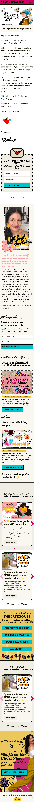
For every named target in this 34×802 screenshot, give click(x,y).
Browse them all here (17, 604)
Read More (10, 542)
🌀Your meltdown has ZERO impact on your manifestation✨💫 (15, 575)
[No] (32, 797)
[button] (14, 548)
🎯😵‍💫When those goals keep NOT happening (16, 523)
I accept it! (17, 799)
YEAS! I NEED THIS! (14, 772)
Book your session (13, 467)
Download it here (12, 410)
